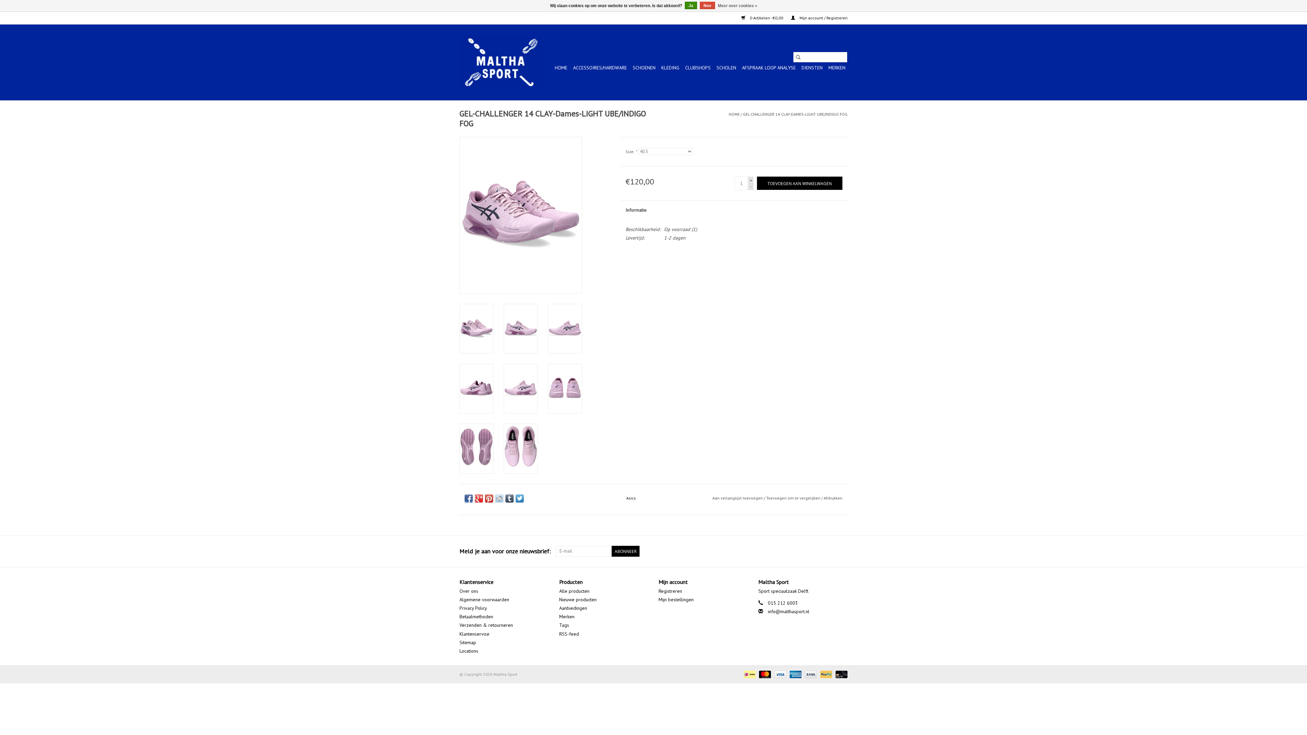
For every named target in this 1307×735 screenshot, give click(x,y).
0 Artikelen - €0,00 (766, 17)
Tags (564, 625)
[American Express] (795, 673)
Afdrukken (833, 498)
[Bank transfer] (810, 673)
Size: (631, 151)
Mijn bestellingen (676, 600)
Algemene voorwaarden (484, 600)
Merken (836, 68)
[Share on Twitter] (520, 498)
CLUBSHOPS (698, 68)
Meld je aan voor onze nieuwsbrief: (505, 551)
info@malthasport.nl (788, 611)
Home (561, 68)
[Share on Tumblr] (509, 498)
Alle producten (574, 591)
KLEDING (670, 68)
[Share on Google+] (479, 498)
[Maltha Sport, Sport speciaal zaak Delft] (501, 62)
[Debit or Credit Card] (840, 673)
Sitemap (467, 642)
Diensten (812, 68)
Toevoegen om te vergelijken (793, 498)
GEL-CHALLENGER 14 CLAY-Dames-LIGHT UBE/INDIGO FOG (795, 114)
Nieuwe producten (578, 600)
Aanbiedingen (573, 608)
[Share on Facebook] (469, 498)
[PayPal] (825, 673)
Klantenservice (474, 634)
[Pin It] (489, 498)
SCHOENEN (644, 68)
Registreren (670, 591)
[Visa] (779, 673)
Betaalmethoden (476, 617)
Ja (691, 5)
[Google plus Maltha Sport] (829, 551)
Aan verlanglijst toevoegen (738, 498)
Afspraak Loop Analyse (769, 68)
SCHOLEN (726, 68)
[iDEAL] (748, 673)
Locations (468, 651)
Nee (707, 5)
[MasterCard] (764, 673)
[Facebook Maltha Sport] (817, 551)
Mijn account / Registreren (823, 17)
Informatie (636, 210)
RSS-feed (569, 634)
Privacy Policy (473, 608)
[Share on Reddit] (499, 498)
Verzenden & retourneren (486, 625)
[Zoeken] (798, 57)
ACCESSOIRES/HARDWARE (600, 68)
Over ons (468, 591)
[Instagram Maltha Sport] (842, 551)
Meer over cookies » (737, 5)
